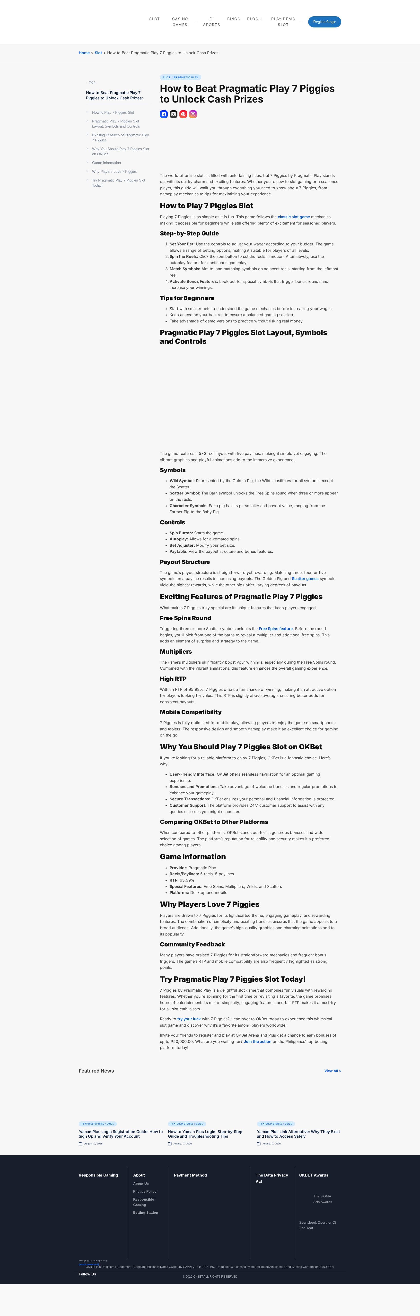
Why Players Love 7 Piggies (114, 171)
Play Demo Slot (283, 22)
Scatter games (305, 578)
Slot (154, 19)
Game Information (106, 163)
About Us (141, 1184)
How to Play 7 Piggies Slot (113, 112)
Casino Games (180, 22)
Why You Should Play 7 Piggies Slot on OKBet (120, 151)
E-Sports (211, 22)
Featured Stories (93, 1124)
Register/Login (324, 22)
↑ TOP (91, 82)
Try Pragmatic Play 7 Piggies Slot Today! (118, 182)
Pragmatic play (186, 77)
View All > (332, 1071)
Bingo (234, 19)
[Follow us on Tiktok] (106, 1298)
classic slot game (294, 216)
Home (84, 52)
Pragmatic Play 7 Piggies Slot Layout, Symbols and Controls (116, 123)
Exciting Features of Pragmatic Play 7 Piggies (120, 137)
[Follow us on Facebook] (81, 1298)
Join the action (257, 1041)
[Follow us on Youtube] (94, 1298)
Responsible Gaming (143, 1202)
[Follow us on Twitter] (100, 1298)
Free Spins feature (276, 628)
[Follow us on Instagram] (87, 1298)
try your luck (189, 1018)
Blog (252, 19)
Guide (110, 1124)
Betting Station (145, 1212)
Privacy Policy (145, 1191)
